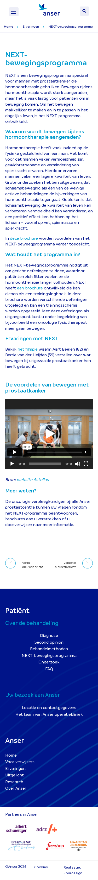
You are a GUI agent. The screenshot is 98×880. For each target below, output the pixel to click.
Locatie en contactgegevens (49, 707)
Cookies (41, 867)
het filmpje (28, 349)
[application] (49, 434)
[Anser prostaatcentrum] (49, 9)
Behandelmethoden (49, 649)
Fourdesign (73, 873)
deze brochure (24, 238)
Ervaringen (15, 768)
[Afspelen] (12, 463)
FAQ (49, 669)
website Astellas (33, 479)
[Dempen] (77, 463)
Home (11, 755)
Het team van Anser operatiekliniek (49, 714)
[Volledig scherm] (86, 463)
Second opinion (49, 642)
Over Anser (15, 788)
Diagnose (49, 635)
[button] (49, 433)
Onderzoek (49, 662)
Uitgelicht (14, 775)
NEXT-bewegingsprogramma (49, 655)
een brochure (30, 288)
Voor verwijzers (19, 761)
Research (14, 782)
